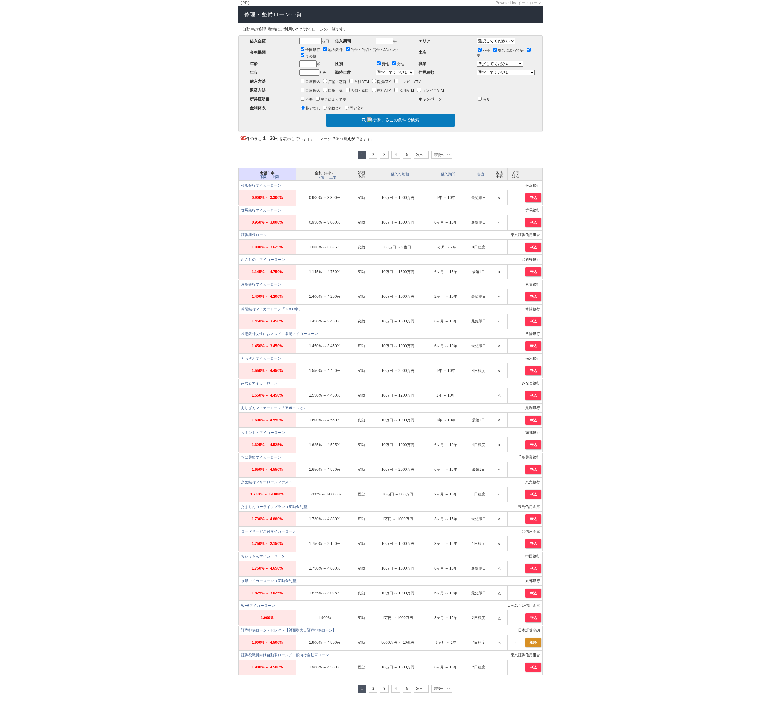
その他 (310, 56)
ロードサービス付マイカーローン (268, 531)
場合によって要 (511, 50)
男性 (385, 64)
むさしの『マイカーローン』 (265, 259)
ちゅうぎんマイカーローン (263, 556)
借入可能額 (400, 174)
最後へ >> (442, 155)
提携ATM (384, 82)
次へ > (421, 155)
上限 (275, 177)
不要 (486, 50)
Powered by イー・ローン (518, 3)
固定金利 (357, 108)
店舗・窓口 (337, 82)
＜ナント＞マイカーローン (263, 432)
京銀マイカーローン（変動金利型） (270, 581)
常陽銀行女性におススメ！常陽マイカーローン (279, 334)
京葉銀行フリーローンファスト (266, 482)
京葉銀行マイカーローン (261, 284)
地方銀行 (335, 50)
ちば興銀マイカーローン (261, 457)
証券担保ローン (254, 235)
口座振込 (312, 82)
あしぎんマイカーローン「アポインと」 (274, 408)
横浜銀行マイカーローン (261, 185)
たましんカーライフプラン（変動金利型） (276, 507)
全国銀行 (312, 50)
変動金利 (335, 108)
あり (486, 99)
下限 (263, 177)
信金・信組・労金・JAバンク (375, 50)
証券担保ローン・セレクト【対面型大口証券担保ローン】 (288, 630)
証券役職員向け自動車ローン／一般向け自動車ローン (285, 655)
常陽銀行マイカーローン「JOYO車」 (271, 309)
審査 (480, 174)
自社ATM (361, 82)
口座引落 (335, 90)
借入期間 (448, 174)
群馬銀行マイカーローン (261, 210)
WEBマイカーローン (258, 605)
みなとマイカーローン (259, 383)
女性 (400, 64)
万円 (325, 41)
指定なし (313, 108)
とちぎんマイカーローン (261, 358)
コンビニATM (410, 82)
